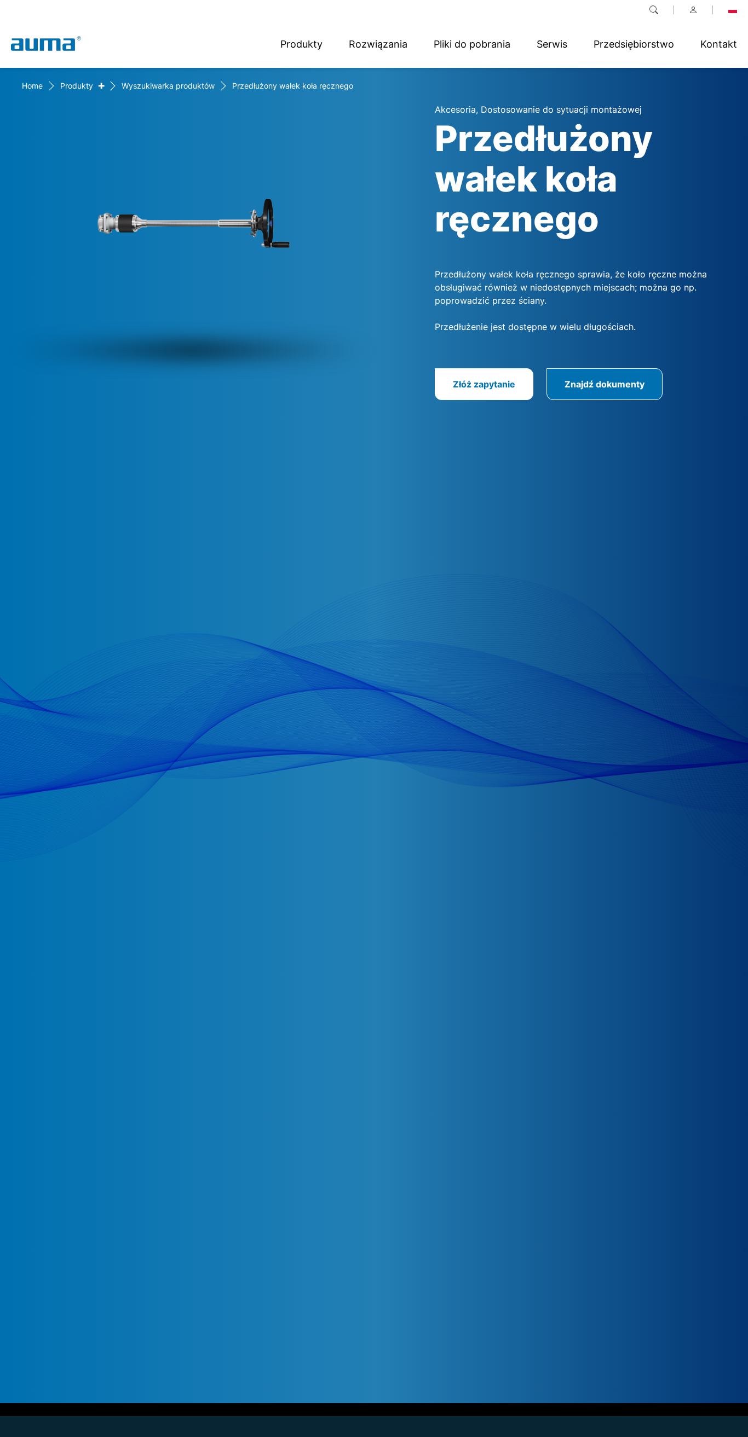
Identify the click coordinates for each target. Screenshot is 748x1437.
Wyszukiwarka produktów (168, 85)
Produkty (76, 85)
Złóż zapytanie (484, 384)
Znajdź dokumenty (605, 384)
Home (32, 85)
